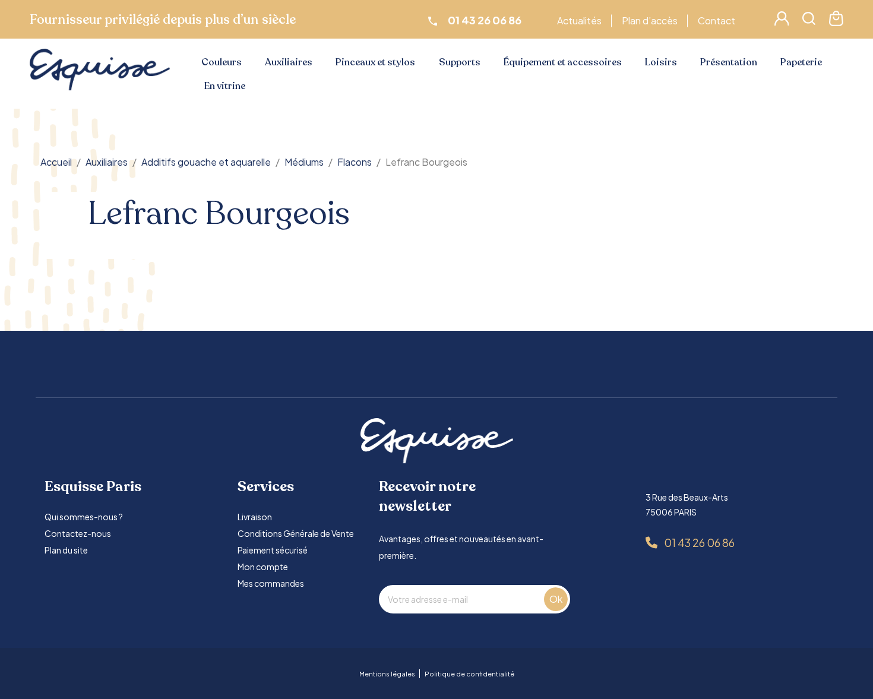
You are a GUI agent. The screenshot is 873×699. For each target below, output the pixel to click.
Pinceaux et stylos (375, 62)
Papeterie (801, 62)
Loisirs (661, 62)
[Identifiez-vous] (781, 21)
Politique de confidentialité (469, 674)
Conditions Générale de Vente (296, 533)
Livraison (255, 516)
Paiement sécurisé (273, 550)
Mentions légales (387, 674)
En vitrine (224, 86)
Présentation (728, 62)
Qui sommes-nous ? (84, 516)
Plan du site (66, 550)
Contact (716, 20)
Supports (459, 62)
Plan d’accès (650, 20)
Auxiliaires (288, 62)
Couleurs (221, 62)
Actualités (579, 20)
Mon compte (263, 566)
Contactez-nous (78, 533)
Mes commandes (271, 583)
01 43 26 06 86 (699, 542)
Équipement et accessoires (563, 62)
